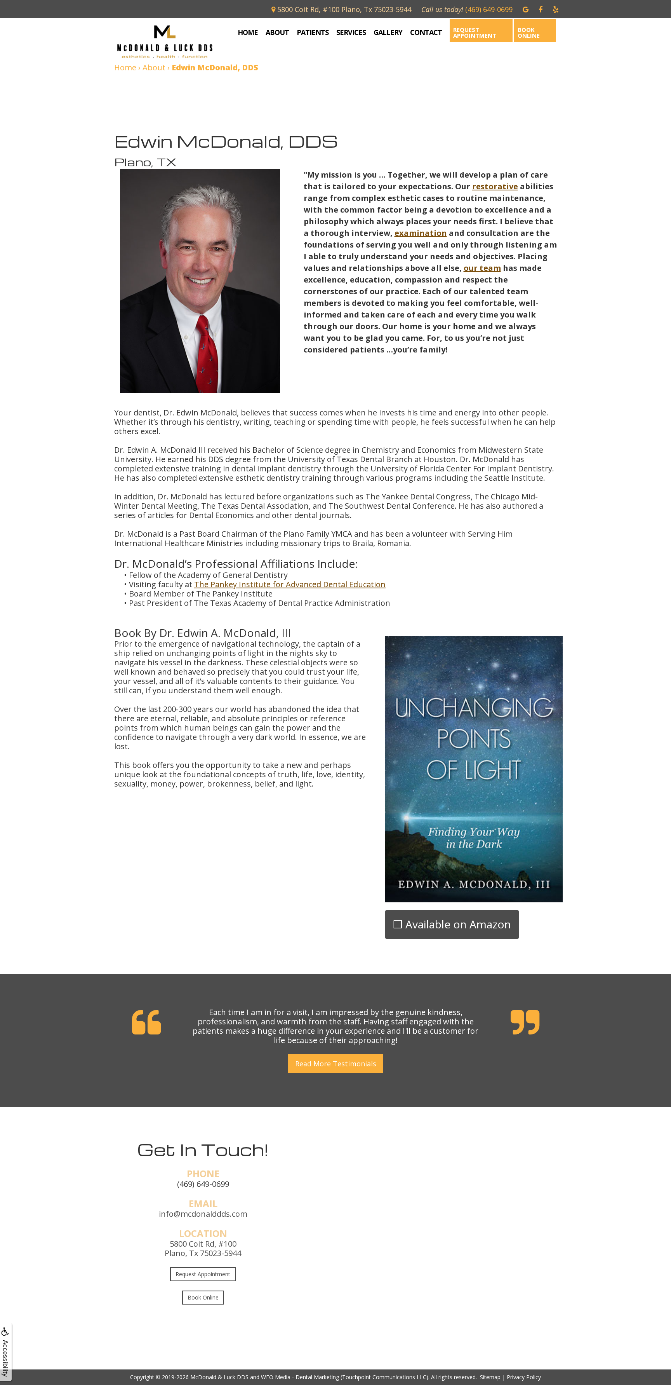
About (277, 32)
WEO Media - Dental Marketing (300, 1377)
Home (248, 32)
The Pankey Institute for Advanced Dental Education (290, 584)
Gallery (388, 32)
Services (351, 32)
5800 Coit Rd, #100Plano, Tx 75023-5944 (203, 1248)
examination (421, 233)
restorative (495, 186)
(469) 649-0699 (203, 1184)
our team (482, 268)
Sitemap (490, 1377)
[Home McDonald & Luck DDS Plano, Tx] (170, 41)
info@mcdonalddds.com (203, 1214)
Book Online (529, 32)
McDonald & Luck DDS (219, 1377)
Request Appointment (474, 32)
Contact (426, 32)
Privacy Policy (524, 1377)
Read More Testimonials (335, 1063)
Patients (313, 32)
